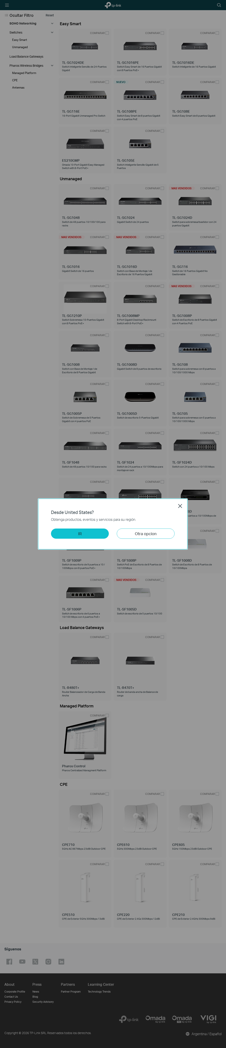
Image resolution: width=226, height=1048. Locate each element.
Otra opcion (145, 533)
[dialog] (113, 524)
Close (180, 506)
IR (80, 533)
